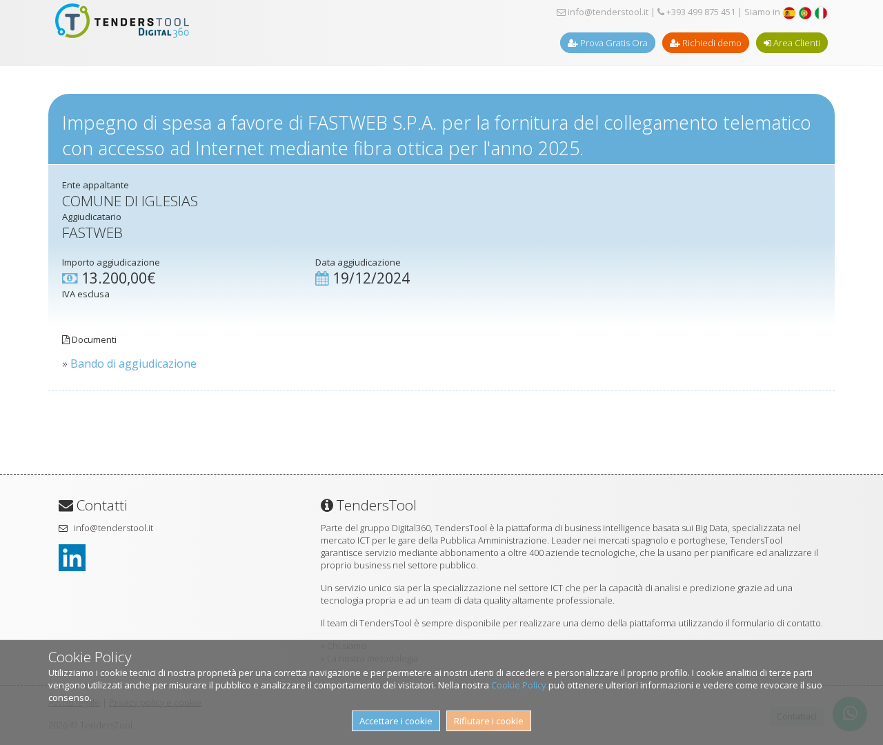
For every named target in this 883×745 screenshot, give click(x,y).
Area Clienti (795, 43)
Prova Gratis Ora (613, 43)
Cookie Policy (518, 685)
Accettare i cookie (396, 721)
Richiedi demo (711, 43)
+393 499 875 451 (699, 12)
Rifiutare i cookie (489, 721)
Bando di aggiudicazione (133, 363)
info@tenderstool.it (607, 12)
